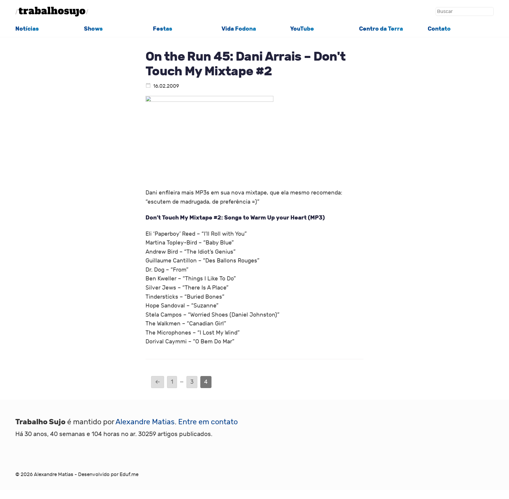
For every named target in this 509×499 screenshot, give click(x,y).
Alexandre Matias (145, 422)
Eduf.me (129, 475)
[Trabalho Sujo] (51, 11)
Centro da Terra (381, 28)
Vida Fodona (239, 28)
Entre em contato (208, 422)
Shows (93, 28)
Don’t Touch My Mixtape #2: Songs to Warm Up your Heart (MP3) (235, 217)
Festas (162, 28)
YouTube (302, 28)
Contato (439, 28)
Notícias (27, 28)
